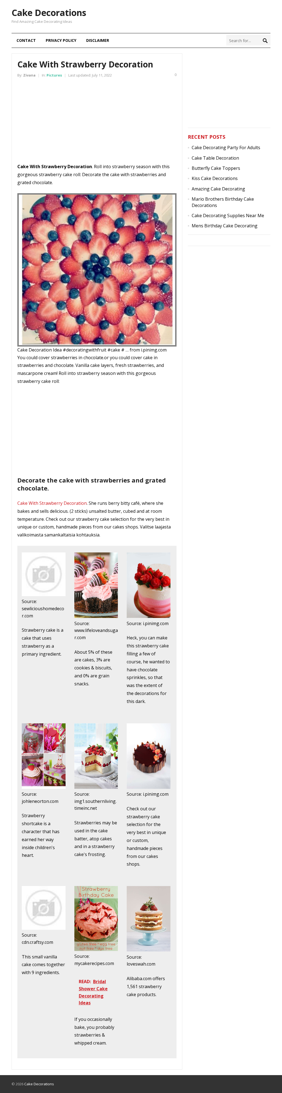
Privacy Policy (61, 40)
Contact (26, 40)
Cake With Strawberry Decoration (52, 503)
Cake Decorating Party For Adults (226, 148)
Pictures (54, 75)
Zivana (29, 75)
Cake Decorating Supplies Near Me (228, 215)
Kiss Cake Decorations (215, 178)
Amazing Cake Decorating (218, 189)
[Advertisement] (97, 124)
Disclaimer (97, 40)
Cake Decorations (49, 12)
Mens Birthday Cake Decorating (224, 226)
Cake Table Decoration (215, 158)
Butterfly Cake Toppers (216, 168)
